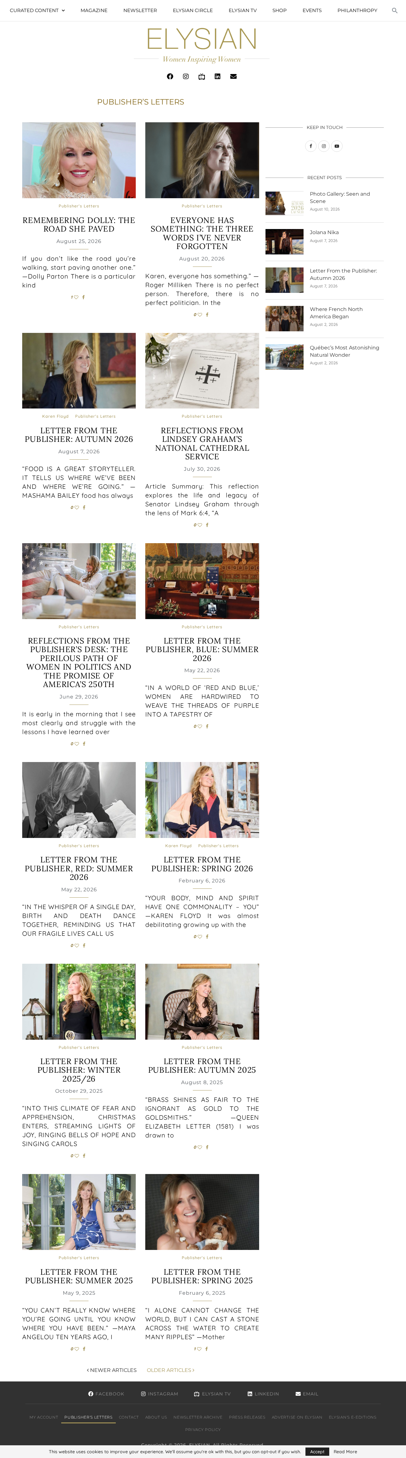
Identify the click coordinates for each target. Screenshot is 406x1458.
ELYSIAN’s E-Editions (353, 1417)
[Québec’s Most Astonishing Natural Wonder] (284, 357)
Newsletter (140, 10)
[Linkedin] (217, 76)
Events (312, 10)
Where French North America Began (336, 312)
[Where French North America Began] (284, 318)
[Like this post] (76, 297)
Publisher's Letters (79, 206)
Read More (345, 1451)
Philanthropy (357, 10)
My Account (43, 1417)
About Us (156, 1417)
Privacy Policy (203, 1429)
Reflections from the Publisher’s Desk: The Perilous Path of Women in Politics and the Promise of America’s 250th (79, 663)
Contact (129, 1417)
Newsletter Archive (198, 1417)
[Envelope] (233, 76)
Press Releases (247, 1417)
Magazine (94, 10)
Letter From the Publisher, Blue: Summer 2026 (202, 649)
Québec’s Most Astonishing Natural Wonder (344, 351)
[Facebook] (170, 76)
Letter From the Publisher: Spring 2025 (202, 1276)
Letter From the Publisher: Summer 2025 (79, 1276)
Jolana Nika (324, 232)
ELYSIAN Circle (193, 10)
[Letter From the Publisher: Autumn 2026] (284, 280)
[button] (394, 10)
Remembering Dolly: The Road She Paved (79, 224)
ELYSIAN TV (243, 10)
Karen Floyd (55, 416)
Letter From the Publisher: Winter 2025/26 (79, 1070)
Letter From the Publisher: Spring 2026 (202, 864)
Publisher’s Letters (88, 1417)
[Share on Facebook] (83, 297)
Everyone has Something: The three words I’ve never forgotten (202, 233)
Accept (317, 1452)
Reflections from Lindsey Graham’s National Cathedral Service (202, 443)
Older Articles (170, 1370)
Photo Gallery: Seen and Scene (340, 197)
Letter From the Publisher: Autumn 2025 (202, 1065)
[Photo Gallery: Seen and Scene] (284, 203)
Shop (279, 10)
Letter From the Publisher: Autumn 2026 (79, 434)
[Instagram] (186, 76)
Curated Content (34, 10)
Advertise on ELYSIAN (297, 1417)
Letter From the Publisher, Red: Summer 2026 (79, 868)
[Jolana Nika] (284, 241)
